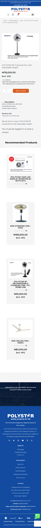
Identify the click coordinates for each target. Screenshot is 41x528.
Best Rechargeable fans (11, 82)
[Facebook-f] (27, 440)
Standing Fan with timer (25, 84)
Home (5, 20)
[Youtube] (22, 440)
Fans (21, 20)
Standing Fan (11, 84)
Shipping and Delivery (20, 474)
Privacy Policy (20, 521)
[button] (8, 14)
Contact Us (20, 455)
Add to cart (21, 91)
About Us (20, 464)
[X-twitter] (9, 440)
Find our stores (20, 467)
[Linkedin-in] (14, 440)
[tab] (19, 102)
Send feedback (20, 471)
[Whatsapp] (31, 440)
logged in (19, 129)
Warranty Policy (33, 521)
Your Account (20, 477)
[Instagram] (18, 440)
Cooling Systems (13, 20)
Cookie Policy (7, 521)
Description (9, 102)
